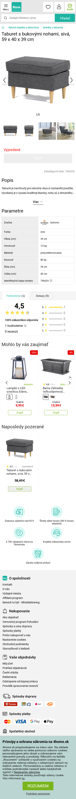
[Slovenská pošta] (26, 704)
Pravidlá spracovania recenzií (20, 685)
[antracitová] (46, 397)
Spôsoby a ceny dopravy (17, 626)
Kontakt (7, 584)
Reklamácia (10, 677)
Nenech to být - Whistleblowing (21, 602)
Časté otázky (10, 672)
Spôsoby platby (12, 630)
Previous (6, 383)
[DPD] (38, 704)
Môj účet (8, 663)
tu (23, 778)
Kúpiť (38, 158)
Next (69, 383)
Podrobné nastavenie (38, 793)
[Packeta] (10, 704)
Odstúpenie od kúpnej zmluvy (20, 681)
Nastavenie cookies (14, 639)
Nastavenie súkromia (27, 772)
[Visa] (20, 721)
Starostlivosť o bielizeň (16, 648)
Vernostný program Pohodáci (20, 621)
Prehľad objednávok (15, 668)
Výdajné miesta (12, 593)
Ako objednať (11, 617)
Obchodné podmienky (16, 644)
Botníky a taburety (53, 27)
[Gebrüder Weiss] (50, 704)
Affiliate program (13, 598)
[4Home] (4, 27)
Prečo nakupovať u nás (16, 635)
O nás (6, 589)
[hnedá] (52, 397)
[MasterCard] (7, 721)
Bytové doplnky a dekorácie (24, 27)
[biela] (16, 397)
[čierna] (9, 397)
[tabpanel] (38, 80)
